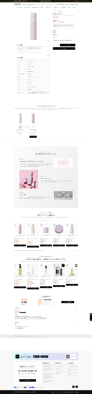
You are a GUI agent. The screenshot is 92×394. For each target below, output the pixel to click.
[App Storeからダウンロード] (36, 356)
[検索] (57, 4)
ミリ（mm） (34, 336)
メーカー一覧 (19, 336)
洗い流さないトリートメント (32, 76)
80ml (54, 31)
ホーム (15, 336)
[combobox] (40, 4)
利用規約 (15, 1)
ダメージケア (68, 15)
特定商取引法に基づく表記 (69, 392)
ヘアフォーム (33, 130)
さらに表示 (47, 93)
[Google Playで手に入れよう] (44, 356)
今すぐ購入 (64, 48)
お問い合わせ (25, 1)
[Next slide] (76, 250)
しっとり (72, 15)
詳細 (57, 34)
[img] (17, 322)
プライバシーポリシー (59, 392)
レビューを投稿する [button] (68, 302)
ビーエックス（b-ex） (31, 61)
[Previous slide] (73, 250)
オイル (64, 15)
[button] (56, 17)
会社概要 (20, 1)
